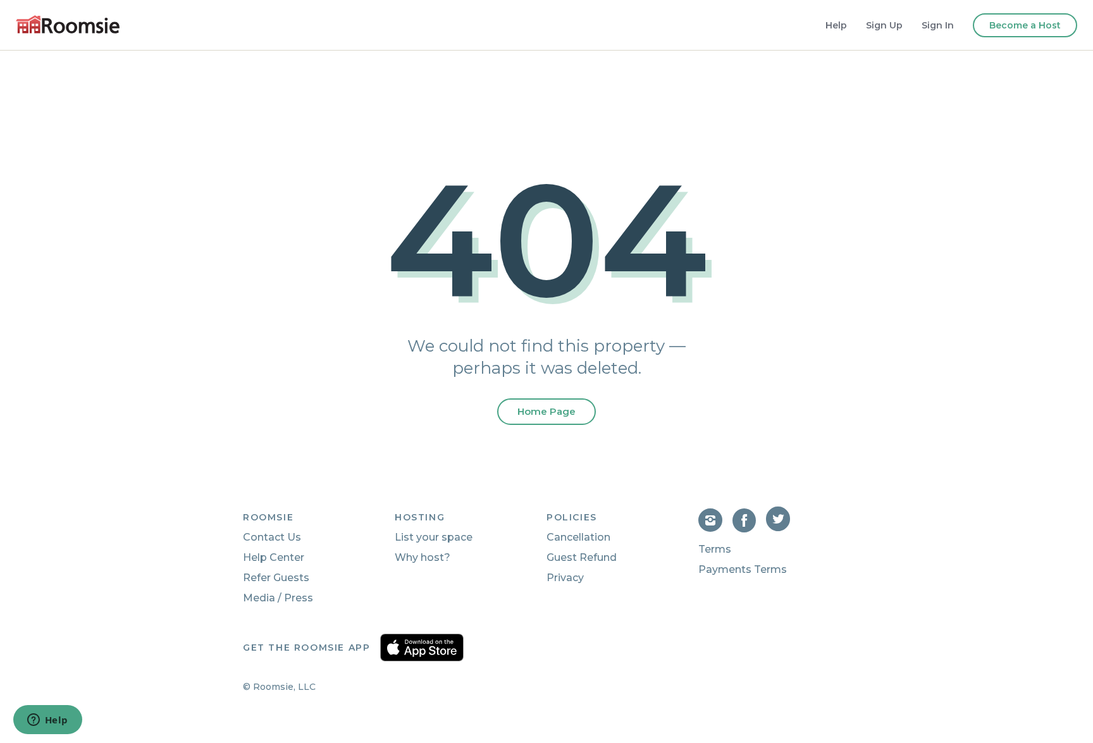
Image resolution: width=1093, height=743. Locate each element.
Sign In (938, 25)
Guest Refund (581, 557)
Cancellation (578, 537)
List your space (433, 537)
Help (836, 25)
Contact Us (272, 537)
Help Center (273, 557)
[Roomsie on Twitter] (779, 529)
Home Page (546, 411)
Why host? (422, 557)
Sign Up (884, 25)
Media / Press (278, 598)
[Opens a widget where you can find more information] (47, 721)
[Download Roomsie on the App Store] (422, 647)
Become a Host (1025, 25)
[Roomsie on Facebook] (749, 529)
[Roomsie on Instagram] (715, 529)
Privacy (565, 578)
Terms (714, 549)
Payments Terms (742, 569)
